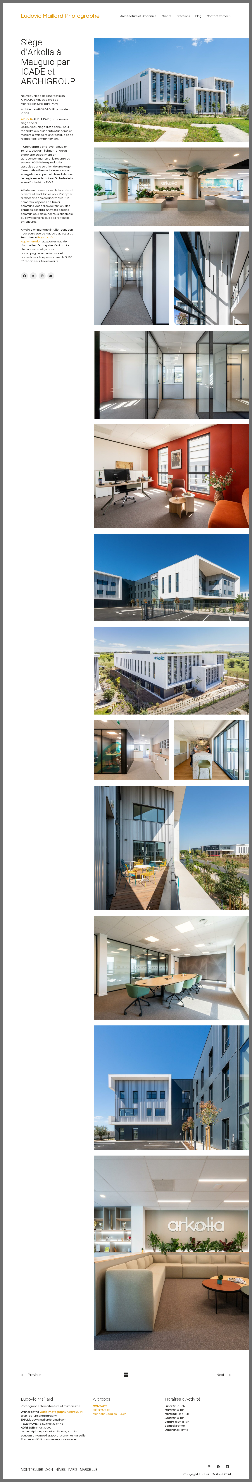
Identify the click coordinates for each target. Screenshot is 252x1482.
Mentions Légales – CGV (109, 1413)
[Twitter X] (33, 275)
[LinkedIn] (227, 1466)
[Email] (50, 275)
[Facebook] (24, 275)
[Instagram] (209, 1466)
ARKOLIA (27, 119)
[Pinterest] (42, 275)
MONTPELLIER (32, 1470)
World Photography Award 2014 (61, 1411)
